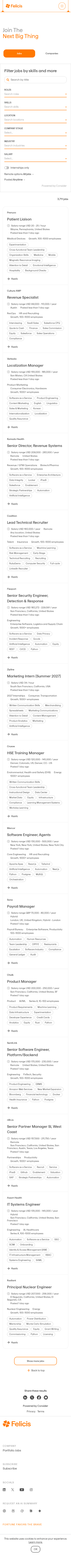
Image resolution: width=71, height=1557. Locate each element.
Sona (10, 899)
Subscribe (10, 1468)
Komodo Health (15, 439)
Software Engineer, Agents (29, 835)
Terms (40, 1411)
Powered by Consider (54, 185)
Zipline (10, 669)
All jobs (27, 174)
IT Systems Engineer (23, 1204)
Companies (51, 53)
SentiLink (12, 1043)
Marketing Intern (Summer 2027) (34, 676)
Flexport (11, 588)
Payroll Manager (21, 906)
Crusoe (11, 746)
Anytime (18, 179)
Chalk (10, 974)
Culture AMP (14, 290)
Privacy (31, 1411)
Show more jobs (35, 1361)
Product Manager (22, 981)
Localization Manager (25, 365)
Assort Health (14, 1197)
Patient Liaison (19, 219)
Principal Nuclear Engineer (29, 1287)
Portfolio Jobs (12, 1450)
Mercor (11, 828)
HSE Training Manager (25, 753)
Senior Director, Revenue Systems (34, 446)
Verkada (12, 358)
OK (35, 1549)
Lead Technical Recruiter (27, 522)
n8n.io (10, 1119)
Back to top (38, 1370)
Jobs (19, 53)
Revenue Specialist (22, 297)
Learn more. (36, 1542)
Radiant (11, 1280)
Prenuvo (11, 212)
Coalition (12, 515)
